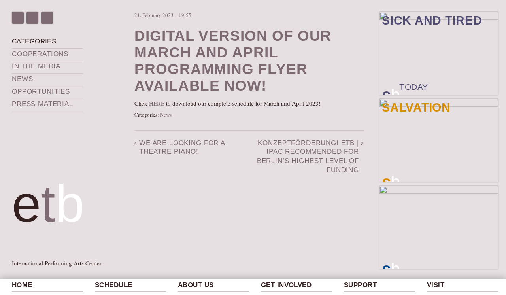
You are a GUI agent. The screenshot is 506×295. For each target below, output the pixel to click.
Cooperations (40, 54)
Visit (435, 285)
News (22, 79)
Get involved (286, 285)
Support (360, 285)
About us (195, 285)
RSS (47, 18)
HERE (156, 103)
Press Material (42, 104)
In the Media (36, 66)
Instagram (32, 18)
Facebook (18, 18)
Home (22, 285)
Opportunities (41, 91)
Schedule (113, 285)
